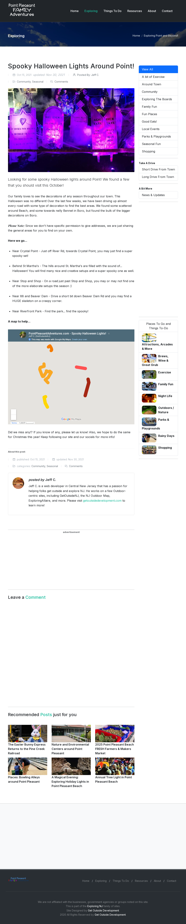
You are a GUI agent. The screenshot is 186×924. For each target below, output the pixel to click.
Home (136, 35)
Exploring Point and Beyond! (161, 35)
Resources (141, 880)
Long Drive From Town (158, 177)
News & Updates (153, 195)
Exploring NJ (95, 906)
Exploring (101, 880)
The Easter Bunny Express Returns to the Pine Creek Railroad (27, 749)
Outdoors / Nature (166, 410)
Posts (46, 714)
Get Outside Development (103, 910)
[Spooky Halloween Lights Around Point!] (71, 130)
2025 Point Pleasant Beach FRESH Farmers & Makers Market (114, 749)
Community (24, 81)
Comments (61, 81)
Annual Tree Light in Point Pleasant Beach (113, 779)
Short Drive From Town (158, 169)
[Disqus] (71, 651)
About (157, 880)
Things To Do (121, 880)
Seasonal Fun (151, 144)
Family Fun (149, 106)
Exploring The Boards (157, 99)
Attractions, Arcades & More (157, 346)
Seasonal (37, 81)
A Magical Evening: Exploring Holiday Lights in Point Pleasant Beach (70, 781)
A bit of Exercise (153, 77)
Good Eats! (149, 121)
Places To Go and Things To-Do (158, 326)
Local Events (150, 129)
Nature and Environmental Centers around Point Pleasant (70, 749)
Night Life (165, 396)
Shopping (148, 151)
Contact (171, 880)
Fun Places (149, 114)
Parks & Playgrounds (156, 136)
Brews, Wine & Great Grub (155, 360)
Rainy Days (166, 436)
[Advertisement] (42, 558)
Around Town (151, 84)
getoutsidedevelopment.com (102, 500)
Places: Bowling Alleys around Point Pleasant (24, 779)
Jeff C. (88, 74)
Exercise (164, 372)
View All (147, 69)
